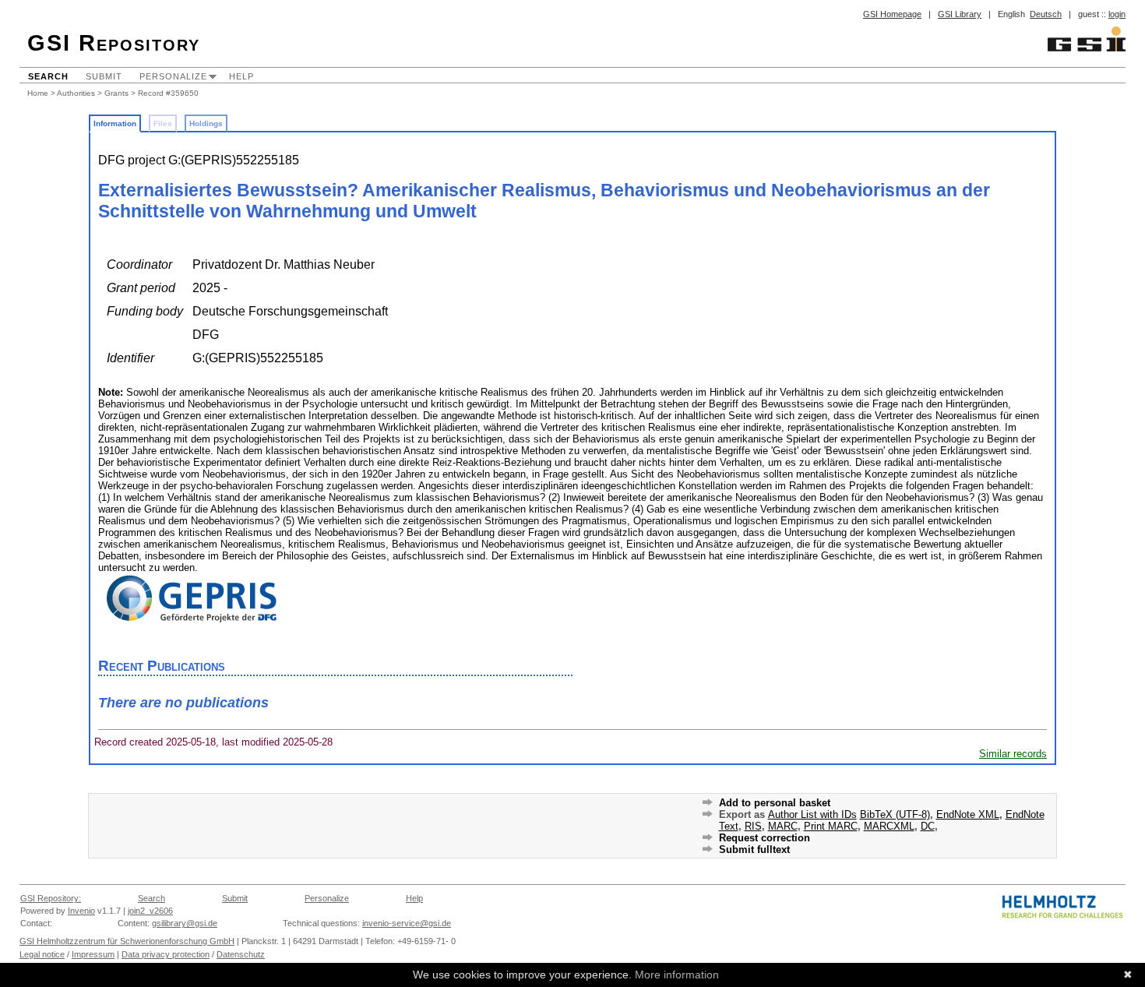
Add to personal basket (774, 803)
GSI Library (959, 14)
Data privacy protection (166, 954)
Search (48, 76)
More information (677, 974)
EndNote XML (967, 814)
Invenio (81, 910)
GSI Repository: (50, 898)
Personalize (173, 76)
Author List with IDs (812, 814)
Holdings (206, 123)
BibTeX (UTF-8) (895, 814)
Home (37, 93)
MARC (783, 826)
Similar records (1013, 754)
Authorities (76, 93)
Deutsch (1046, 14)
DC (928, 826)
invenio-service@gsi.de (406, 923)
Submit (104, 76)
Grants (116, 93)
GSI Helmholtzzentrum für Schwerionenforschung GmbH (126, 941)
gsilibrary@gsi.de (184, 923)
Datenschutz (241, 954)
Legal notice (42, 954)
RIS (753, 826)
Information (114, 123)
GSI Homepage (892, 14)
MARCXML (889, 826)
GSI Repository (113, 42)
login (1117, 14)
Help (241, 76)
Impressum (93, 954)
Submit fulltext (754, 849)
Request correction (764, 838)
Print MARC (831, 826)
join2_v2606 (150, 910)
